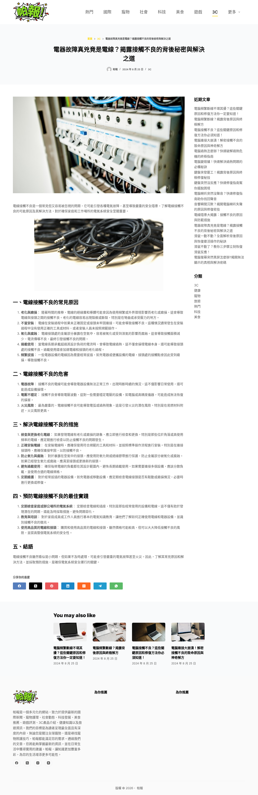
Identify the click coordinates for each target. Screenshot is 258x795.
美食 (180, 12)
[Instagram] (38, 763)
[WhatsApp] (116, 586)
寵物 (126, 12)
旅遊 (197, 301)
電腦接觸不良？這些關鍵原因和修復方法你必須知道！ (148, 653)
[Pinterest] (51, 586)
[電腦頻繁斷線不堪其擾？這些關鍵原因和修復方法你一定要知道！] (70, 632)
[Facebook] (19, 586)
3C (215, 12)
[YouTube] (48, 763)
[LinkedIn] (67, 586)
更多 (232, 12)
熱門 (89, 12)
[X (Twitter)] (35, 586)
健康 (197, 290)
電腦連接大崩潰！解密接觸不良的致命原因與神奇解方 (187, 653)
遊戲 (198, 12)
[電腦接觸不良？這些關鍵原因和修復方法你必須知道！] (148, 632)
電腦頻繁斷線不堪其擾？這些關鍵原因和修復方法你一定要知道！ (69, 653)
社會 (144, 12)
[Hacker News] (84, 586)
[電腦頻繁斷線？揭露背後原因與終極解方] (109, 632)
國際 (107, 12)
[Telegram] (100, 586)
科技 (162, 12)
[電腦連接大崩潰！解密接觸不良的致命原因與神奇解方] (188, 632)
